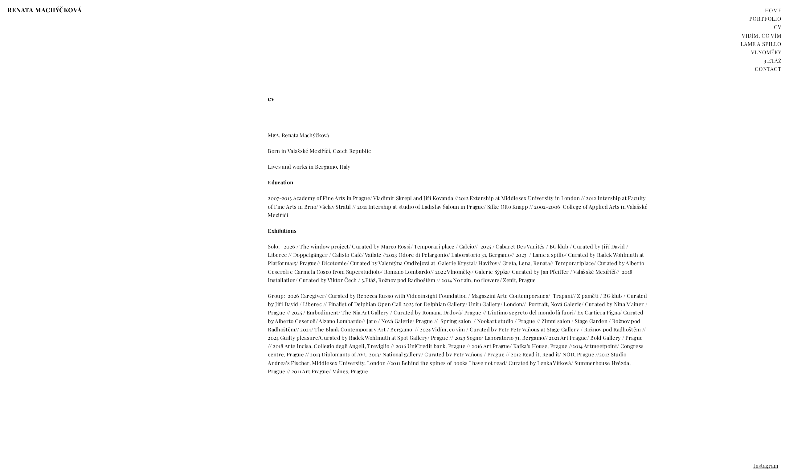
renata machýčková (44, 10)
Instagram (765, 465)
